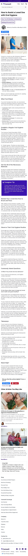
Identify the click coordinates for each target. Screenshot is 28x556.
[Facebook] (16, 549)
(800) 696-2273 (7, 538)
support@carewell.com (8, 541)
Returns (3, 527)
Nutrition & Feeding (5, 482)
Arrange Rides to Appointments (8, 509)
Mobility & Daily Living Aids (7, 495)
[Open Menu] (1, 4)
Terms (17, 551)
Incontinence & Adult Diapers (8, 479)
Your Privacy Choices (8, 553)
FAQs (2, 529)
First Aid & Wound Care (6, 490)
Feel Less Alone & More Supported (9, 512)
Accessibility (23, 551)
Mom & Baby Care (5, 487)
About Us (3, 519)
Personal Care (4, 485)
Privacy (12, 551)
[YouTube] (25, 549)
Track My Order (5, 521)
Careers (3, 532)
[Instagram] (19, 549)
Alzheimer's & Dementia (14, 19)
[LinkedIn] (22, 549)
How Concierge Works (6, 504)
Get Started (4, 502)
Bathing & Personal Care (8, 22)
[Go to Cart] (26, 4)
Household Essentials (6, 492)
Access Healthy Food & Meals (8, 507)
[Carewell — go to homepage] (7, 4)
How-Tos (4, 19)
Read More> (4, 426)
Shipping (3, 524)
